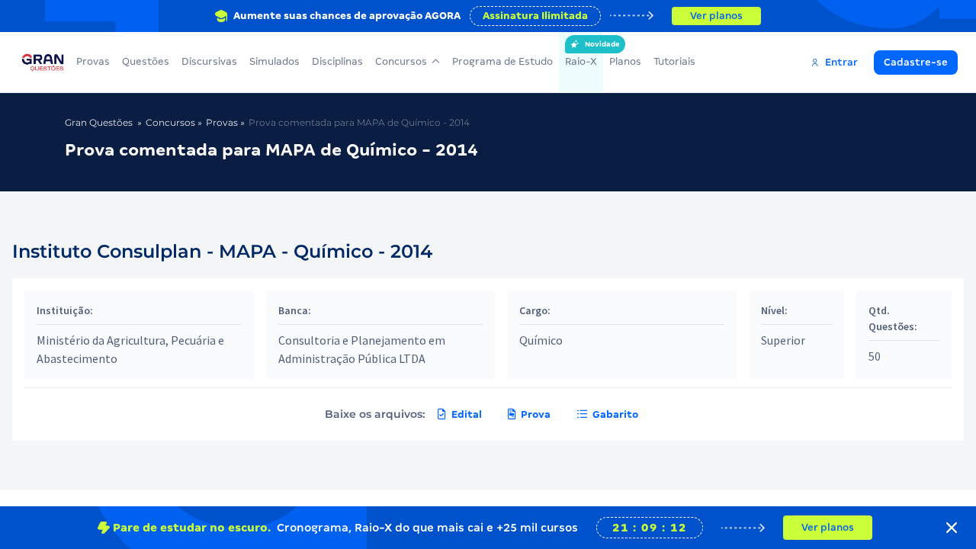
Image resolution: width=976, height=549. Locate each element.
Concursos (401, 61)
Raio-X (581, 53)
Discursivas (209, 61)
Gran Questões (99, 122)
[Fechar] (951, 527)
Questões (145, 61)
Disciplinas (337, 61)
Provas (93, 61)
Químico (541, 340)
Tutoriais (674, 61)
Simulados (274, 61)
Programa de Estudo (502, 61)
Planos (625, 61)
